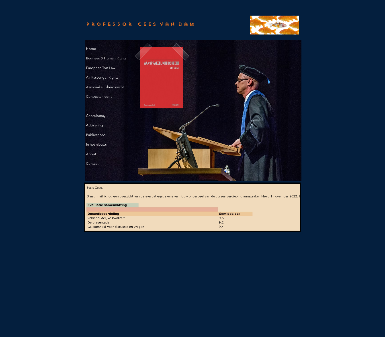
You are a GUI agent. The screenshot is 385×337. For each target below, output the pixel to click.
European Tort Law (100, 68)
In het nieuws (96, 144)
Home (91, 49)
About (91, 154)
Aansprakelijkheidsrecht (105, 87)
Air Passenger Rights (102, 77)
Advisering (94, 125)
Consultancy (95, 116)
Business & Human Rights (106, 58)
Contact (92, 163)
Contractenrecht (99, 96)
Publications (95, 135)
